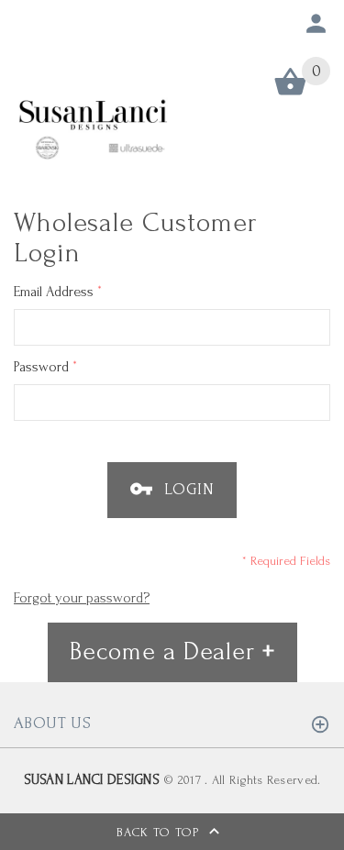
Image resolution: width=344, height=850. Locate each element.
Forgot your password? (82, 598)
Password (45, 366)
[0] (290, 94)
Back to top (161, 832)
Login (187, 489)
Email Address (58, 291)
